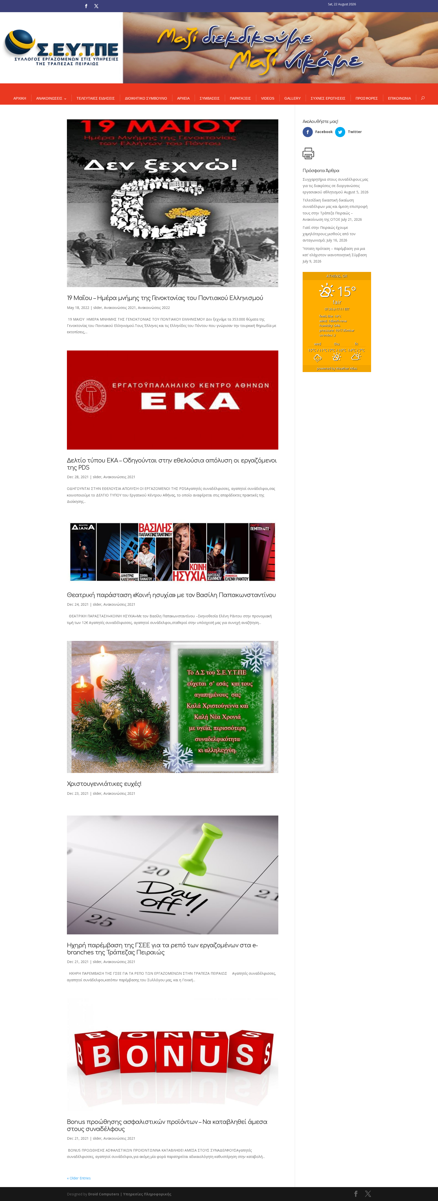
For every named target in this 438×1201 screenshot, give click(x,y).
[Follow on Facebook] (86, 6)
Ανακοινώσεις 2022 (154, 307)
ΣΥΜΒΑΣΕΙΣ (210, 98)
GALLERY (292, 98)
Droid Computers (103, 1194)
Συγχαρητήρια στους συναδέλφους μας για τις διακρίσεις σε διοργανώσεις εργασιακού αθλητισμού (335, 185)
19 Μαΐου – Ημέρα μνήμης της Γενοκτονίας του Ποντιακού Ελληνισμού (165, 298)
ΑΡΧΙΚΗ (19, 98)
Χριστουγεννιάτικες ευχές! (104, 784)
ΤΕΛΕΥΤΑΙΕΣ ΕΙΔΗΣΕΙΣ (96, 98)
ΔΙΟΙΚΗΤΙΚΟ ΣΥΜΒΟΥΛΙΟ (146, 98)
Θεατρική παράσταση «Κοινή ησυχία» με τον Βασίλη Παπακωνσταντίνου (171, 595)
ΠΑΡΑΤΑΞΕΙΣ (240, 98)
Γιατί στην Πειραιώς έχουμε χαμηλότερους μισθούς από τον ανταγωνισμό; (329, 234)
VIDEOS (267, 98)
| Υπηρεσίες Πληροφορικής (145, 1194)
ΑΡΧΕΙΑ (183, 98)
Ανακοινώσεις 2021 (120, 307)
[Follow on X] (96, 6)
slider (97, 307)
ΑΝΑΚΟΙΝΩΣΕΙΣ (49, 98)
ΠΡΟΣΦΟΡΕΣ (367, 98)
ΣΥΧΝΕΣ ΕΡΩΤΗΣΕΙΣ (328, 98)
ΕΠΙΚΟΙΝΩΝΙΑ (399, 98)
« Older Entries (79, 1178)
